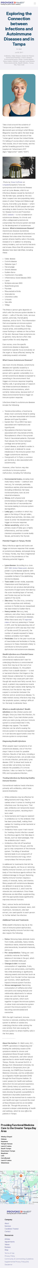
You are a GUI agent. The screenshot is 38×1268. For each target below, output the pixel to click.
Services (8, 1226)
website (11, 215)
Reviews (8, 1247)
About (7, 1223)
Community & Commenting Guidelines (19, 1259)
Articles (7, 1239)
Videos (7, 1244)
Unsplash (6, 185)
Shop (6, 1250)
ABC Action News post (18, 568)
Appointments (10, 1242)
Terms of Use (9, 1253)
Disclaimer (8, 1265)
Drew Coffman (16, 182)
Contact (8, 1231)
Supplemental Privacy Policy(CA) (17, 1262)
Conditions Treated (11, 1229)
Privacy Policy (10, 1256)
